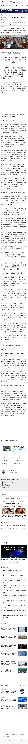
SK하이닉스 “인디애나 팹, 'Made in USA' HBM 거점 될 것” (8, 637)
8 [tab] (18, 562)
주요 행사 (4, 543)
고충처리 (22, 734)
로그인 (3, 734)
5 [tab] (14, 562)
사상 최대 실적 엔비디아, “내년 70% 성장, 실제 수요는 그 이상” (9, 646)
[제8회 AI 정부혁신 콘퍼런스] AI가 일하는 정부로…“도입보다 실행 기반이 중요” (9, 663)
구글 (14, 457)
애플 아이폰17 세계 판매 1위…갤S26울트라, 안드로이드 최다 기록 (14, 586)
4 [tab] (13, 562)
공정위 (9, 457)
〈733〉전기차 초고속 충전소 (8, 482)
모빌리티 (18, 5)
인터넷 (4, 463)
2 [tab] (10, 562)
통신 (23, 5)
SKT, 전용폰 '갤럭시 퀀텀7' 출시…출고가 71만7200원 (14, 606)
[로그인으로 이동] (25, 2)
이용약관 (8, 734)
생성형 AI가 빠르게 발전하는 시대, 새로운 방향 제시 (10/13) (13, 29)
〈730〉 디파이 (5, 488)
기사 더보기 (15, 470)
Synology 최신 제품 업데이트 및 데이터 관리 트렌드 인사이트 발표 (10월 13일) (14, 529)
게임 (6, 14)
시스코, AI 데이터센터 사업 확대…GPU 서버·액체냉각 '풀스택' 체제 (14, 616)
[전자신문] (14, 1)
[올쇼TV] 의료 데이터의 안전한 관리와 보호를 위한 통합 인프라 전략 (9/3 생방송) (14, 525)
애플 (18, 460)
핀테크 (10, 463)
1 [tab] (9, 562)
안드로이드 (12, 460)
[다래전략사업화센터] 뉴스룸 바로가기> (19, 450)
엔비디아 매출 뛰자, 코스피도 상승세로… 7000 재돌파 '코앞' (9, 670)
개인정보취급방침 (14, 734)
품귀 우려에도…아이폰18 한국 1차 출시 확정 (13, 575)
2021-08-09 (8, 24)
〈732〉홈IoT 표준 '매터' (7, 484)
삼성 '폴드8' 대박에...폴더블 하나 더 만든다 (13, 571)
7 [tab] (17, 562)
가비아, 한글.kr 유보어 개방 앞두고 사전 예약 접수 (14, 610)
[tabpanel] (14, 553)
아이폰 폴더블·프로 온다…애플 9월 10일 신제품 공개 (14, 581)
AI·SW (2, 5)
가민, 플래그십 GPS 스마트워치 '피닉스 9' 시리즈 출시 (14, 601)
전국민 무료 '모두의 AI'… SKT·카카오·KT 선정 (8, 629)
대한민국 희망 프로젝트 (19, 463)
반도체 (8, 5)
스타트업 (5, 460)
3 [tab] (23, 685)
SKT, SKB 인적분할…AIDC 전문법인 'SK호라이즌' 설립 (14, 591)
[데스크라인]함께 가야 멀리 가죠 (14, 472)
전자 (13, 5)
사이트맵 (3, 736)
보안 (19, 457)
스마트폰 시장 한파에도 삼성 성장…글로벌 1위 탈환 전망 (14, 596)
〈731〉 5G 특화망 (6, 486)
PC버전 (8, 736)
